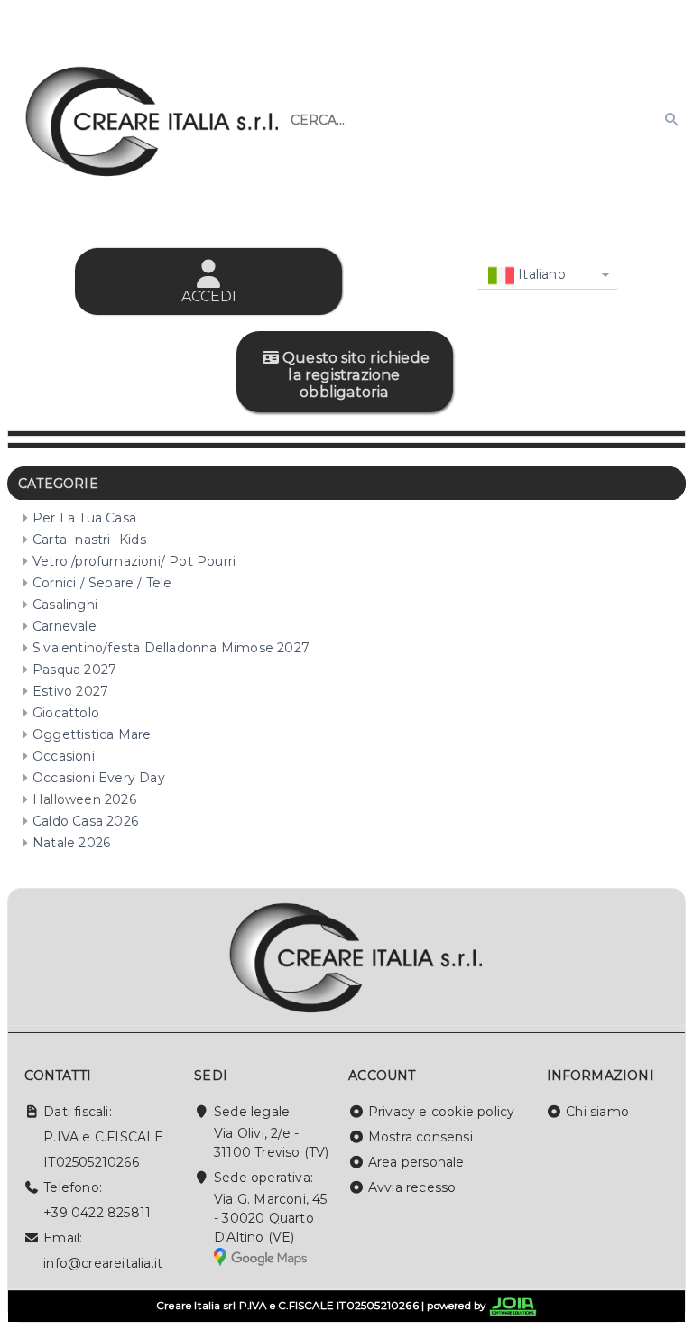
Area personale (416, 1162)
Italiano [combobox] (540, 274)
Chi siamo (597, 1112)
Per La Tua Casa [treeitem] (84, 518)
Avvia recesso (412, 1187)
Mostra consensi (420, 1137)
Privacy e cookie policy (441, 1112)
